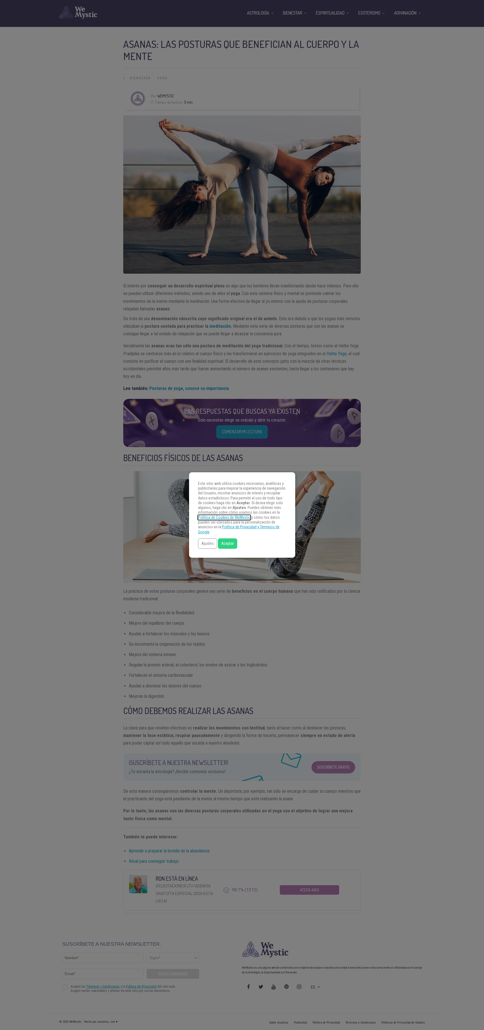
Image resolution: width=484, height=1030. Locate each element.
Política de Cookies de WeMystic (224, 517)
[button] (207, 543)
